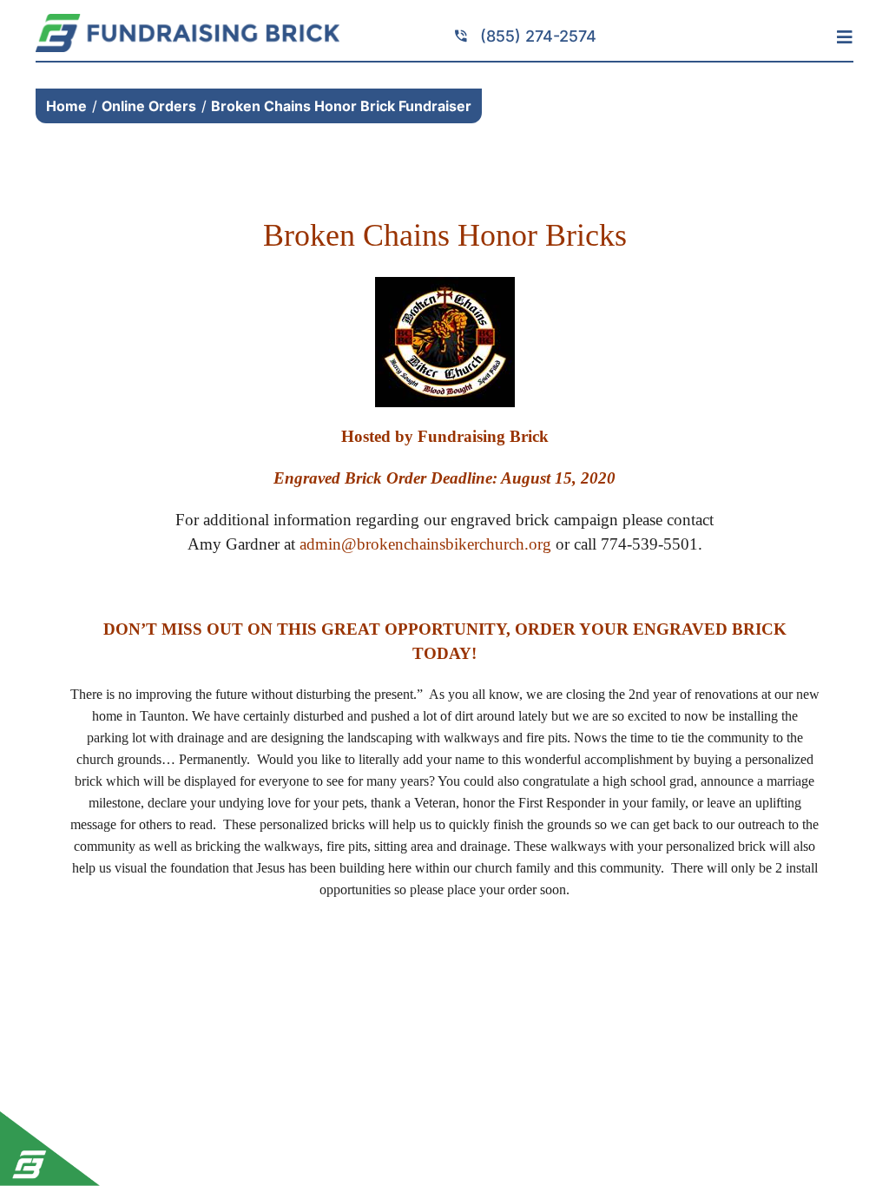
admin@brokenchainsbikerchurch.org (425, 544)
